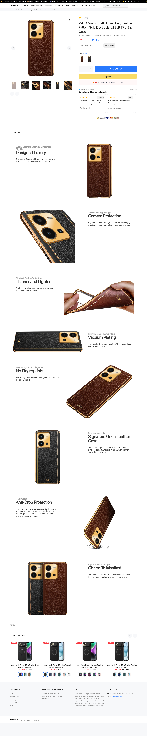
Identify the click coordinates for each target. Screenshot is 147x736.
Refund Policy (14, 703)
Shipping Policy (15, 700)
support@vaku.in (116, 697)
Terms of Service (15, 697)
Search (12, 694)
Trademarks (13, 706)
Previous (13, 48)
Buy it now (108, 77)
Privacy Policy (14, 709)
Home (11, 10)
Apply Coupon (109, 45)
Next (69, 48)
